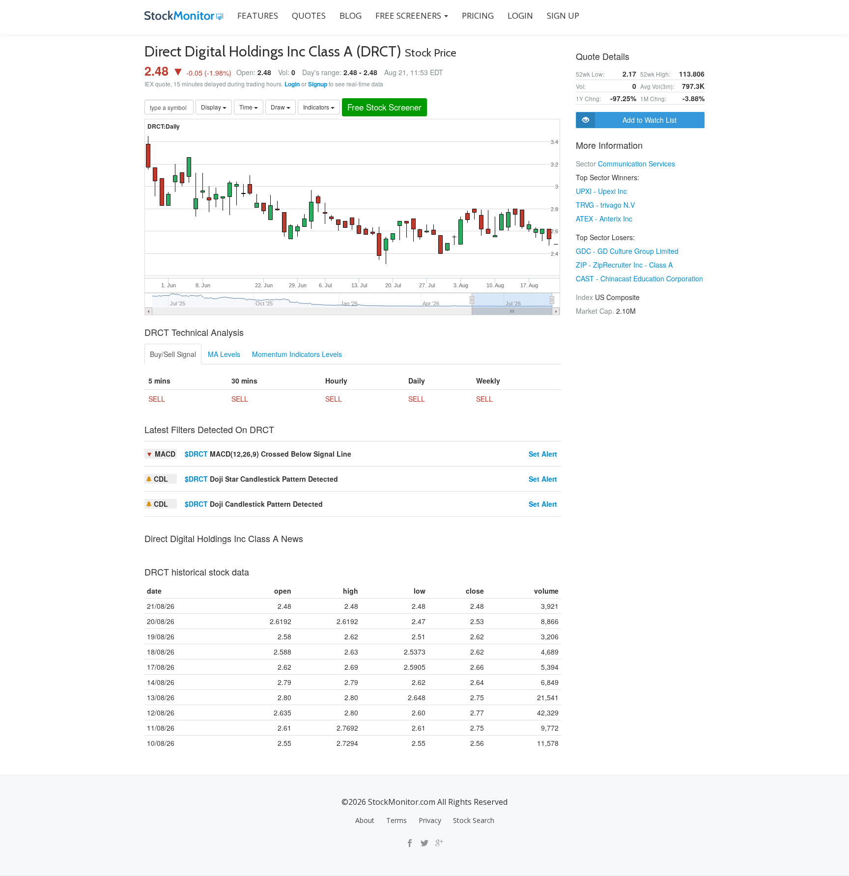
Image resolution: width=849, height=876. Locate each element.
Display (212, 107)
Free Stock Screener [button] (384, 107)
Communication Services (636, 163)
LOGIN (520, 15)
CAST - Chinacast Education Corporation (639, 278)
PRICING (478, 15)
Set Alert (543, 454)
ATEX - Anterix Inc (604, 218)
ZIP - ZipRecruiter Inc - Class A (624, 265)
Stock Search (473, 820)
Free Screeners (409, 15)
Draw (278, 107)
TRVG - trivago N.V (605, 205)
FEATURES (257, 15)
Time (246, 107)
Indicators (317, 107)
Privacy (430, 820)
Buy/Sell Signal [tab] (173, 354)
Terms (396, 820)
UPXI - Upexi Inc (601, 191)
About (364, 820)
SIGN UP (563, 15)
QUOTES (309, 15)
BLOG (351, 15)
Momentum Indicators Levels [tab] (297, 354)
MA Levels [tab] (224, 354)
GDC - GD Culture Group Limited (627, 251)
